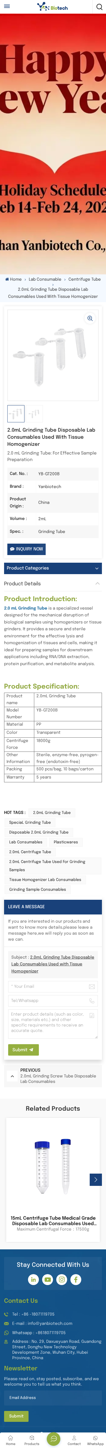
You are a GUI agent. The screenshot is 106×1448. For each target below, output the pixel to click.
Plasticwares (66, 842)
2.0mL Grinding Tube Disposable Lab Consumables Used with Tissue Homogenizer (52, 964)
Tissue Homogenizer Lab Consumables (45, 880)
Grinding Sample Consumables (37, 890)
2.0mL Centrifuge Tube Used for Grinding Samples (47, 866)
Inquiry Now (29, 549)
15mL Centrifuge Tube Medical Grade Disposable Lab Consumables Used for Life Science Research (53, 1221)
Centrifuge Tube (84, 279)
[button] (96, 1180)
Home (15, 279)
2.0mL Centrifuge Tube (30, 852)
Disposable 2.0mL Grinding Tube (38, 832)
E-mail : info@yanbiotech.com (42, 1324)
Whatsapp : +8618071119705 (39, 1333)
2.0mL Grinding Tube (52, 813)
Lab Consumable (45, 279)
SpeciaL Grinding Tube (30, 823)
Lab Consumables (25, 842)
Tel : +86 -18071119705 (33, 1314)
